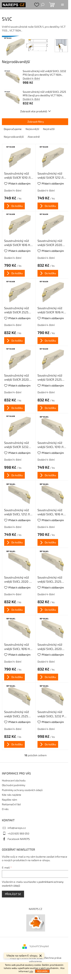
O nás (5, 809)
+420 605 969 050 (18, 833)
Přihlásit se (13, 894)
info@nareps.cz (17, 827)
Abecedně (34, 136)
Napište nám (9, 799)
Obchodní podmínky (13, 785)
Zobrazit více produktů (33, 111)
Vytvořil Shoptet (39, 946)
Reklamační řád (11, 804)
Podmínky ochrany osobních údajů (22, 790)
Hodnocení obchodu (14, 780)
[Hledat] (42, 4)
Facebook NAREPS (19, 838)
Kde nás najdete (11, 794)
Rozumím (42, 971)
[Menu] (62, 4)
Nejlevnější (32, 129)
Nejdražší (49, 129)
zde (31, 971)
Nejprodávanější (14, 136)
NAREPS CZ (35, 908)
